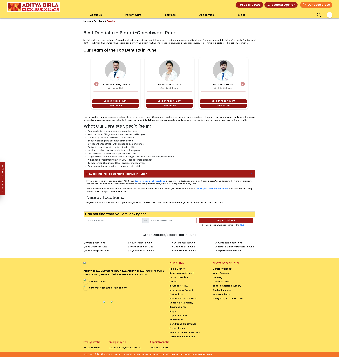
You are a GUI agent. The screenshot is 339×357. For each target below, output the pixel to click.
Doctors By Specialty (181, 302)
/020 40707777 (132, 347)
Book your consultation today (213, 188)
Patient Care (133, 15)
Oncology (218, 277)
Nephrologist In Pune (229, 250)
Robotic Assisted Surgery (227, 285)
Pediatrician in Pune (185, 250)
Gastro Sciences (222, 290)
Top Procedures (178, 315)
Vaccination (176, 319)
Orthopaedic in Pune (141, 246)
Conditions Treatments (183, 323)
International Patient (181, 290)
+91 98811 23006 (249, 5)
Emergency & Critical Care (228, 298)
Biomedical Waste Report (184, 298)
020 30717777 (116, 347)
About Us (96, 15)
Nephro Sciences (222, 294)
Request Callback (226, 220)
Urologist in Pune (95, 242)
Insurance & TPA (179, 285)
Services (170, 15)
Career (173, 281)
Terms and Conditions (182, 336)
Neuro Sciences (221, 273)
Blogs (242, 15)
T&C (242, 225)
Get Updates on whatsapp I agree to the (223, 225)
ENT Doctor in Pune (184, 242)
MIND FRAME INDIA (204, 354)
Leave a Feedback (180, 277)
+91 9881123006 (97, 281)
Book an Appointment (116, 100)
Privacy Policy (177, 328)
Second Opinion (283, 5)
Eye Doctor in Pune (96, 246)
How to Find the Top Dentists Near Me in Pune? (116, 174)
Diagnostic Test (179, 307)
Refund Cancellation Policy (185, 332)
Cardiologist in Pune (97, 250)
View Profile (115, 105)
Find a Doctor (177, 268)
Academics (206, 15)
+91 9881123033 (92, 347)
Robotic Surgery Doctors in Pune (235, 246)
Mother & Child (221, 281)
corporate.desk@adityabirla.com (108, 287)
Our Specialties (318, 5)
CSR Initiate (176, 294)
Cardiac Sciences (223, 268)
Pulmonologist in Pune (229, 242)
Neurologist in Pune (141, 242)
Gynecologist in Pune (142, 250)
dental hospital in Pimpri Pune (150, 181)
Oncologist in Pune (184, 246)
